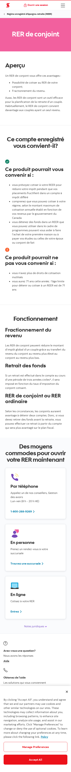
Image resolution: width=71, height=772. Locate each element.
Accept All (35, 759)
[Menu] (63, 5)
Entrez (15, 611)
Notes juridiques (34, 626)
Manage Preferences (35, 747)
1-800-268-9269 (21, 511)
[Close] (67, 692)
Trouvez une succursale (26, 563)
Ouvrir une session (38, 5)
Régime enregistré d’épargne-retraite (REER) (29, 14)
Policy (44, 736)
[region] (35, 729)
